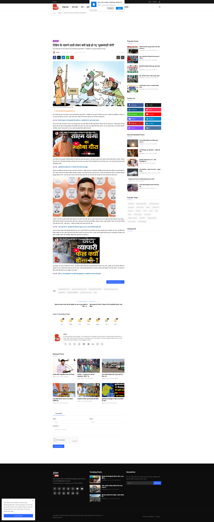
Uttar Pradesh (140, 207)
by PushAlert (94, 10)
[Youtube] (77, 489)
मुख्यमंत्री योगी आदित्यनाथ (73, 292)
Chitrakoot (131, 203)
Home (54, 13)
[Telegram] (55, 493)
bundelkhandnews (153, 203)
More (126, 7)
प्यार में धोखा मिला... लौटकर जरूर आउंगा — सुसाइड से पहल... (149, 170)
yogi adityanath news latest (111, 289)
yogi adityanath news (64, 289)
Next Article (93, 301)
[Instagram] (64, 489)
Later (110, 8)
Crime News (147, 214)
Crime (145, 211)
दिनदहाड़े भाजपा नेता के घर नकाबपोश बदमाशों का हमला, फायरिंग (141, 179)
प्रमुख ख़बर (60, 13)
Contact (55, 1)
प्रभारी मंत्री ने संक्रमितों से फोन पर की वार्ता (63, 374)
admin (65, 334)
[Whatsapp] (73, 489)
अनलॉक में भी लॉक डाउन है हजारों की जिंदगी (87, 399)
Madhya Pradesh (132, 218)
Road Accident (131, 221)
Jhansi (150, 211)
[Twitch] (68, 493)
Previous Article (83, 301)
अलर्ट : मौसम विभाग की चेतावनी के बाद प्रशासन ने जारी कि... (149, 57)
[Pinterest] (59, 493)
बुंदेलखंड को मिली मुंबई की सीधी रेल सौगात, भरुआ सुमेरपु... (113, 477)
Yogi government (152, 218)
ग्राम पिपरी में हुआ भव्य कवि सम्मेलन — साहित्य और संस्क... (149, 150)
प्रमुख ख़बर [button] (65, 7)
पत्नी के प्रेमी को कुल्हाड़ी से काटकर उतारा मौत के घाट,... (149, 185)
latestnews (131, 207)
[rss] (77, 493)
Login (149, 1)
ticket (95, 292)
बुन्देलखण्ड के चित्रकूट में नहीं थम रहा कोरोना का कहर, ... (112, 399)
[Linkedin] (64, 493)
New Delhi (142, 218)
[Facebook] (55, 489)
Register (155, 1)
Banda (148, 207)
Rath (156, 211)
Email (91, 419)
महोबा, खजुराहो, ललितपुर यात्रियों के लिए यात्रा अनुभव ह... (112, 486)
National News (138, 214)
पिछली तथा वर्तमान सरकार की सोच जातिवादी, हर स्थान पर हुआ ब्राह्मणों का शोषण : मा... (71, 305)
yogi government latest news (79, 289)
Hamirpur (138, 211)
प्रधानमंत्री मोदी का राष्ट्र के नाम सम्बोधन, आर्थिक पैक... (63, 399)
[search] (159, 6)
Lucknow (130, 211)
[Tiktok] (68, 489)
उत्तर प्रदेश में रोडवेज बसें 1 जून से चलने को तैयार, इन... (112, 375)
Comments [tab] (58, 413)
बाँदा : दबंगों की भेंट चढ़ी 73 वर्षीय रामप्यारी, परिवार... (149, 76)
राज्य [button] (82, 7)
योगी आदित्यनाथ (62, 292)
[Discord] (82, 489)
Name (54, 419)
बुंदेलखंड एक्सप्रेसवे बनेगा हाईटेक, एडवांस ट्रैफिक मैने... (113, 495)
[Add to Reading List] (122, 57)
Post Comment (59, 446)
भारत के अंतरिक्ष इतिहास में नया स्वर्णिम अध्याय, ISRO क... (148, 141)
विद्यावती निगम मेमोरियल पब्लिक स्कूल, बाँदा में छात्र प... (149, 66)
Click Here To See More (114, 282)
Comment (55, 426)
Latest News (156, 207)
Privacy (158, 516)
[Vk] (73, 493)
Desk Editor (142, 50)
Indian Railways (142, 221)
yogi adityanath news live (95, 289)
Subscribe (157, 483)
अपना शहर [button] (75, 7)
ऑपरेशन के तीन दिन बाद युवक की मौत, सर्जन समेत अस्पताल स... (149, 47)
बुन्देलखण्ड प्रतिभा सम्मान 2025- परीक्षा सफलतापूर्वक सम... (147, 160)
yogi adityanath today (85, 292)
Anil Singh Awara (143, 173)
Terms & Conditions (148, 516)
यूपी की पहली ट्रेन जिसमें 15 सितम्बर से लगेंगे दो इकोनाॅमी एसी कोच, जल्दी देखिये (106, 305)
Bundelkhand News (141, 203)
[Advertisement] (107, 27)
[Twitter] (59, 489)
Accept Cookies (18, 515)
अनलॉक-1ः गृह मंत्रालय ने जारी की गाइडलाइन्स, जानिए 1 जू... (85, 375)
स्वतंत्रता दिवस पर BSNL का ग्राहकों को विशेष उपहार (149, 86)
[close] (33, 500)
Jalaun (129, 214)
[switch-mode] (160, 1)
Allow (119, 8)
